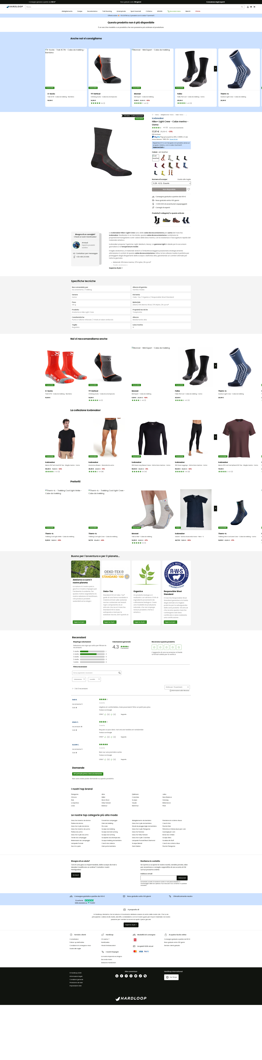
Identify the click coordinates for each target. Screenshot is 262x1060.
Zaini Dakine (136, 846)
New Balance (167, 797)
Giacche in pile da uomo (80, 835)
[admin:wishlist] (188, 189)
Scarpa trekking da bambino (112, 840)
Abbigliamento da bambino (141, 820)
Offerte (197, 11)
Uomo (157, 114)
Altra (103, 794)
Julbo (164, 794)
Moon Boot (105, 800)
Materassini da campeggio (80, 840)
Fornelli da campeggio (109, 820)
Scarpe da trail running (110, 832)
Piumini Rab (167, 826)
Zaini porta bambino (109, 846)
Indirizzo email (146, 874)
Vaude (134, 803)
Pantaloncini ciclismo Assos (172, 820)
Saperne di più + (158, 147)
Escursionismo (92, 11)
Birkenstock (167, 803)
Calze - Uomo (179, 114)
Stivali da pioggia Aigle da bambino (144, 826)
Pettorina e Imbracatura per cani (174, 829)
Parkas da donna (77, 823)
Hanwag (165, 800)
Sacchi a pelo (76, 846)
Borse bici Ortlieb (168, 835)
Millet (103, 797)
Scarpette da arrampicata (111, 837)
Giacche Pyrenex (138, 832)
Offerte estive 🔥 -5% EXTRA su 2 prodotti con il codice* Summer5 (131, 15)
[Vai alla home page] (153, 115)
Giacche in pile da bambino (142, 823)
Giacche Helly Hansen (140, 835)
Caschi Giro (167, 823)
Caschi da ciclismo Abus (171, 843)
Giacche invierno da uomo (80, 829)
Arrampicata (121, 11)
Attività (159, 11)
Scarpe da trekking (108, 829)
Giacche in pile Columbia (141, 837)
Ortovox (74, 797)
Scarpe (79, 11)
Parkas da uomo (77, 832)
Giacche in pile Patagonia (141, 829)
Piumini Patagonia (169, 846)
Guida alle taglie (184, 179)
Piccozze (105, 826)
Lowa (73, 806)
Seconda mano (175, 11)
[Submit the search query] (242, 7)
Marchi (188, 11)
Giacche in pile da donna (80, 826)
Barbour (104, 806)
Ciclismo (149, 11)
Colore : (160, 152)
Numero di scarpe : (160, 179)
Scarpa (134, 800)
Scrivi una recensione (176, 128)
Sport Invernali (136, 11)
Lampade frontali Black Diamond (143, 840)
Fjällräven (135, 794)
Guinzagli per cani (169, 832)
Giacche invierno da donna (80, 820)
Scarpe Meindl (137, 843)
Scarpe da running (108, 835)
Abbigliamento (67, 11)
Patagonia (74, 794)
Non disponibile (169, 189)
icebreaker (158, 118)
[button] (111, 152)
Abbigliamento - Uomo (167, 114)
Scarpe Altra (167, 837)
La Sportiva (75, 803)
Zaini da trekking (107, 823)
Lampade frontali (77, 843)
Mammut (135, 806)
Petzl (164, 806)
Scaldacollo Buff (168, 840)
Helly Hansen (106, 803)
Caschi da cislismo (108, 843)
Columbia (135, 797)
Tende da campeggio (78, 837)
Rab (72, 800)
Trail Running (107, 11)
